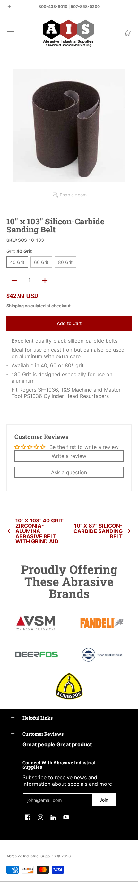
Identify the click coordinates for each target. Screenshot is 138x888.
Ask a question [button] (69, 472)
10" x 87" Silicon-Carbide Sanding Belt (98, 531)
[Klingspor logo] (69, 686)
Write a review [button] (69, 456)
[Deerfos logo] (36, 654)
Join (103, 799)
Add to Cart (69, 323)
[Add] (45, 281)
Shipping (15, 306)
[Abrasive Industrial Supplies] (68, 33)
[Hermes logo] (102, 654)
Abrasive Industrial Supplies (31, 856)
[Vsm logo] (36, 623)
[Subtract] (14, 281)
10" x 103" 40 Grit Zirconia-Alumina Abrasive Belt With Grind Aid (39, 531)
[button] (10, 33)
